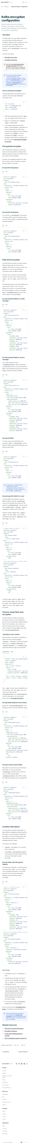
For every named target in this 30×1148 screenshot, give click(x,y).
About (3, 1111)
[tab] (3, 171)
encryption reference (17, 698)
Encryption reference (11, 60)
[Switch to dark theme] (27, 1142)
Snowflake (4, 1133)
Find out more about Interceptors (14, 1028)
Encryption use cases (11, 57)
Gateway (4, 1073)
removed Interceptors (11, 84)
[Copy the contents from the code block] (23, 102)
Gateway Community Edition (7, 1076)
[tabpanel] (15, 192)
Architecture (5, 1082)
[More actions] (28, 2)
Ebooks (4, 1104)
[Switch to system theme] (21, 1142)
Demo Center (5, 1085)
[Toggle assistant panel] (26, 2)
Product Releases (6, 1087)
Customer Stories (6, 1102)
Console (4, 1070)
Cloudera (4, 1128)
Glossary (4, 1099)
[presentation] (15, 106)
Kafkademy (5, 1094)
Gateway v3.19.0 (16, 79)
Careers (4, 1114)
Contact (4, 1116)
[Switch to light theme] (24, 1142)
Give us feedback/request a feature (15, 1038)
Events (4, 1119)
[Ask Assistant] (25, 102)
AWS (3, 1125)
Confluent (4, 1131)
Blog (3, 1096)
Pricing (4, 1079)
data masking (16, 82)
